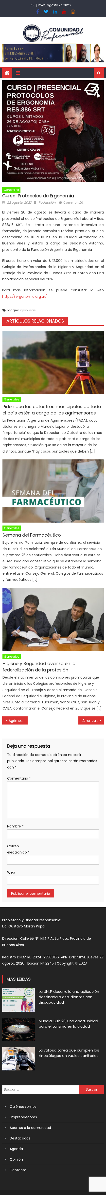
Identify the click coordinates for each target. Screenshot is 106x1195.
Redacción (46, 202)
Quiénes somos (23, 1106)
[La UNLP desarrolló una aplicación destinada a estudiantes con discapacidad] (18, 999)
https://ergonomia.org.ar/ (24, 296)
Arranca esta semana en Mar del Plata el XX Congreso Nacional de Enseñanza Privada (93, 720)
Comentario (19, 778)
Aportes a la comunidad (30, 1127)
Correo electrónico (18, 849)
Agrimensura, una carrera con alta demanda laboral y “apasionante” (18, 720)
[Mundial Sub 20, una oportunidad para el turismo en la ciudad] (18, 1029)
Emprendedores (23, 1117)
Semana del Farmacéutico (31, 535)
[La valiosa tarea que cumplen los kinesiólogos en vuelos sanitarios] (18, 1058)
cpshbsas (28, 310)
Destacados (20, 1138)
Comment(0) (74, 202)
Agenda (16, 1148)
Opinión (16, 1159)
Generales (11, 190)
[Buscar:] (40, 1089)
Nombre (15, 826)
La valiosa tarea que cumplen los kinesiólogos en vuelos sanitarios (69, 1053)
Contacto (18, 1169)
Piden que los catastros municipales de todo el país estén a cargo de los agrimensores (51, 409)
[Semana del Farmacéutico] (53, 491)
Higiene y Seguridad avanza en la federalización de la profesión (38, 666)
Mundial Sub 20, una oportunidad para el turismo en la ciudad (68, 1023)
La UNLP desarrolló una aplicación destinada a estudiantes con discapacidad (69, 997)
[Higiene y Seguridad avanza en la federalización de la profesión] (53, 619)
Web (11, 872)
